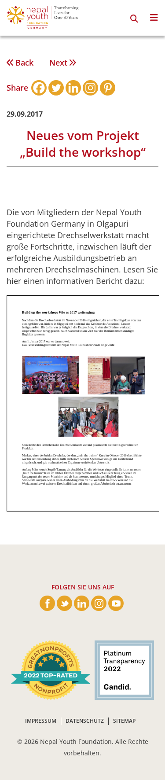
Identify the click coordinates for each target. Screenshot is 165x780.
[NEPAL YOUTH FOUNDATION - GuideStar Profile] (122, 670)
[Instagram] (90, 88)
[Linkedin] (73, 88)
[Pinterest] (107, 88)
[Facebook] (39, 88)
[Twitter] (56, 88)
